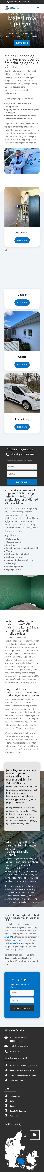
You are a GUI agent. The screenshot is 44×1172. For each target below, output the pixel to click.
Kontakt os (22, 42)
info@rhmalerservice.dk (19, 1046)
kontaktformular (16, 943)
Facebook (14, 1116)
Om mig (13, 1106)
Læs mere (22, 240)
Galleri (12, 1101)
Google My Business (18, 1111)
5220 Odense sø (16, 1041)
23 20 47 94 (13, 2)
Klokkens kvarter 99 (18, 1038)
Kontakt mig (15, 1096)
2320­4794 (29, 454)
